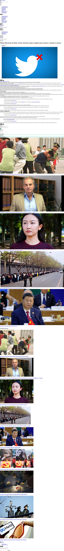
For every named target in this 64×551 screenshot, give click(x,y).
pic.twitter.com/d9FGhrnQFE (10, 119)
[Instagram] (2, 546)
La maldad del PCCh (5, 31)
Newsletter (2, 25)
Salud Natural (4, 33)
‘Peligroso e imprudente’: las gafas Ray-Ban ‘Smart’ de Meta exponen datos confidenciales (13, 539)
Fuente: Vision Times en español (4, 81)
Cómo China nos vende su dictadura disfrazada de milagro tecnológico (10, 447)
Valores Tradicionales (5, 32)
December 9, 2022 (13, 100)
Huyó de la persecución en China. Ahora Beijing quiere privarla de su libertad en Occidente (11, 250)
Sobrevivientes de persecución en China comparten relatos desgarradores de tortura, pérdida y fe (12, 174)
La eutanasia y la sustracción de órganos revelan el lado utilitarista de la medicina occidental (13, 494)
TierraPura (1, 37)
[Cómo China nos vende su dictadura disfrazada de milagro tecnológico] (16, 445)
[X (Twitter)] (1, 29)
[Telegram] (2, 29)
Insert (9, 550)
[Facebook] (0, 29)
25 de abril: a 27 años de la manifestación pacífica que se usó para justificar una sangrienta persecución (15, 425)
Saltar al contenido (2, 0)
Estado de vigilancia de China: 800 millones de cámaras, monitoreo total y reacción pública (13, 519)
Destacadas (3, 45)
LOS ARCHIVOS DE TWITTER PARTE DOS (38, 86)
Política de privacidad (5, 544)
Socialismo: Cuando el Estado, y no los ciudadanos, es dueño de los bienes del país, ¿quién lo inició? (14, 469)
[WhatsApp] (3, 80)
